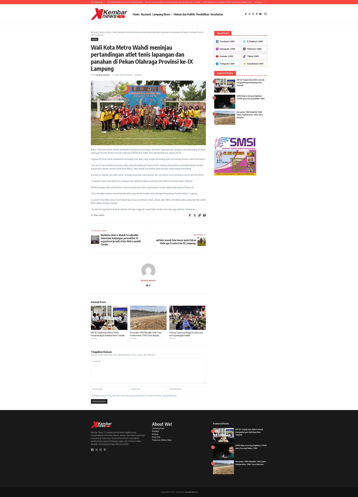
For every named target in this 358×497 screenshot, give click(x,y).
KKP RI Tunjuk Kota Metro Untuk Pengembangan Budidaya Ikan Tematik (107, 334)
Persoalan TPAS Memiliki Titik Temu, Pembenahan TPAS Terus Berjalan (250, 115)
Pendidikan (202, 14)
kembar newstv (102, 75)
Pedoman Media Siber (162, 440)
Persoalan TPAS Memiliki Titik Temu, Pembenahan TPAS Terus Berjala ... (146, 334)
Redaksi (155, 431)
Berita (102, 32)
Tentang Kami (158, 428)
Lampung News (161, 14)
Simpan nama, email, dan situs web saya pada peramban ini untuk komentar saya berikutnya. (135, 395)
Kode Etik (156, 437)
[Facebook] (150, 285)
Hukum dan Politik (184, 14)
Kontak (155, 434)
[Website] (147, 285)
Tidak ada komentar (123, 75)
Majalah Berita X (191, 492)
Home (136, 14)
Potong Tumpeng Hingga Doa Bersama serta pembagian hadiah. (186, 334)
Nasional (146, 14)
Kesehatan (217, 14)
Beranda (94, 32)
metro (108, 32)
